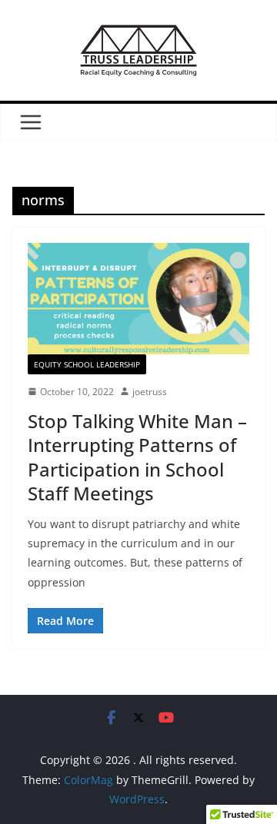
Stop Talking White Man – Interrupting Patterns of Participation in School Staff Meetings (137, 457)
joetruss (149, 391)
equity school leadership (87, 364)
